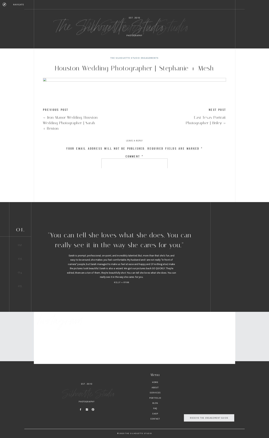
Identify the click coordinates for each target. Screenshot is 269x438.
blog (155, 403)
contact (155, 419)
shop (155, 414)
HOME (155, 382)
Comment (135, 156)
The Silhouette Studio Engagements (134, 58)
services (155, 393)
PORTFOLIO (155, 398)
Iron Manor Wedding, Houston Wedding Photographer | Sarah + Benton (70, 123)
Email (134, 220)
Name (134, 207)
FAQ (155, 408)
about (155, 387)
